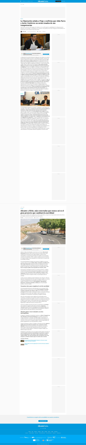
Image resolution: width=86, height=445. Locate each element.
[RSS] (29, 1)
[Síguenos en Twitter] (26, 1)
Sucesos (49, 431)
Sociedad (46, 431)
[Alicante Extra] (43, 426)
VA (30, 1)
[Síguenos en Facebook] (25, 1)
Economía (39, 431)
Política (52, 431)
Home (21, 4)
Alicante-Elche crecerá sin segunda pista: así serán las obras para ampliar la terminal (37, 344)
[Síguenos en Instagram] (27, 1)
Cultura (42, 431)
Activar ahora (45, 54)
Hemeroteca (55, 431)
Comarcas (35, 431)
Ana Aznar (22, 217)
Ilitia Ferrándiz (24, 31)
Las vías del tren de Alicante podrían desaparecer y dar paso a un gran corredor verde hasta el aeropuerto (36, 340)
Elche (32, 431)
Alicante (22, 208)
